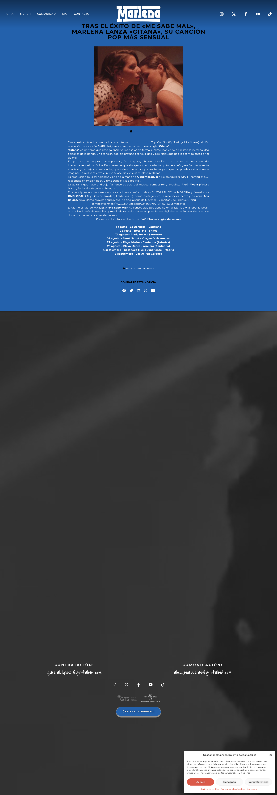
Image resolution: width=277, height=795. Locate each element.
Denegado (229, 781)
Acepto (200, 781)
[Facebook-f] (246, 14)
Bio (64, 13)
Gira (10, 13)
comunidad (46, 13)
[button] (270, 755)
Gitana (137, 268)
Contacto (81, 13)
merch (25, 13)
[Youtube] (258, 14)
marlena (148, 268)
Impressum (252, 789)
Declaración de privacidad (233, 789)
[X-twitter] (234, 14)
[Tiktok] (270, 14)
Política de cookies (210, 789)
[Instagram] (222, 14)
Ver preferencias (258, 781)
